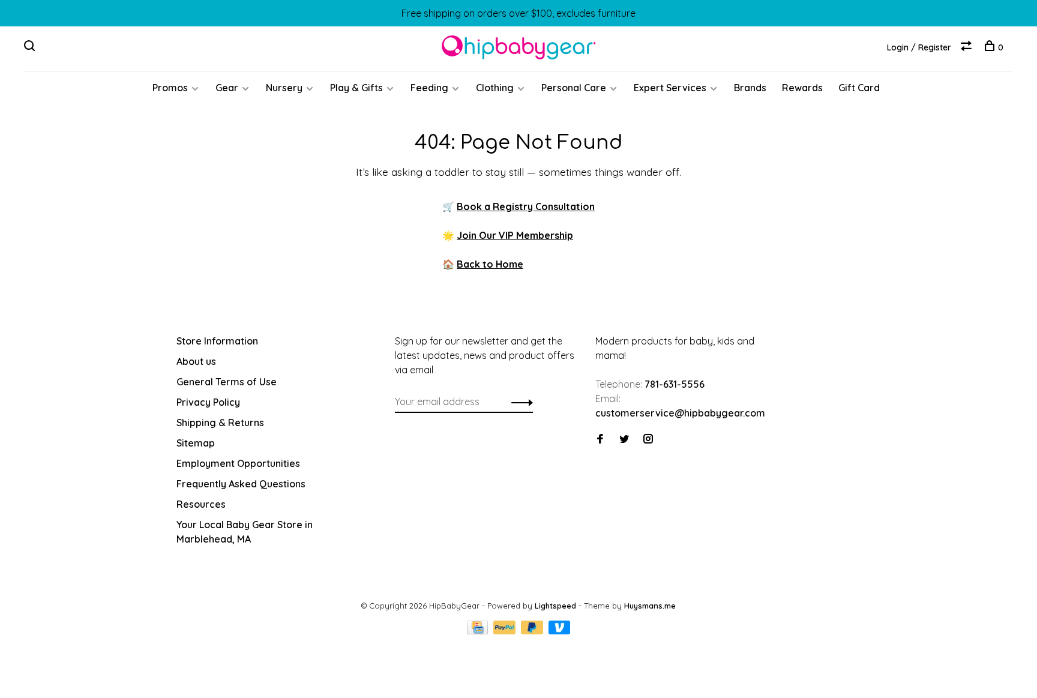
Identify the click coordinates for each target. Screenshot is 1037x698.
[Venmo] (560, 631)
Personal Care (573, 88)
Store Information (217, 341)
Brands (750, 88)
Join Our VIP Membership (515, 235)
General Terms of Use (226, 382)
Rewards (802, 88)
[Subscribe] (519, 401)
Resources (201, 504)
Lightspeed (555, 605)
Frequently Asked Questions (240, 484)
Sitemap (195, 443)
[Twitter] (624, 439)
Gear (226, 88)
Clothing (495, 88)
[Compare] (968, 47)
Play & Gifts (356, 88)
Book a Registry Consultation (526, 206)
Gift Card (859, 88)
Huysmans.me (650, 605)
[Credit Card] (479, 631)
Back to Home (490, 264)
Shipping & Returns (220, 423)
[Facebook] (600, 439)
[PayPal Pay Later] (533, 631)
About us (196, 361)
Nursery (284, 88)
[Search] (31, 47)
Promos (170, 88)
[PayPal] (505, 631)
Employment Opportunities (238, 463)
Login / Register (919, 47)
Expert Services (670, 88)
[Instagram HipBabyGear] (648, 439)
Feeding (429, 88)
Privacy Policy (208, 402)
